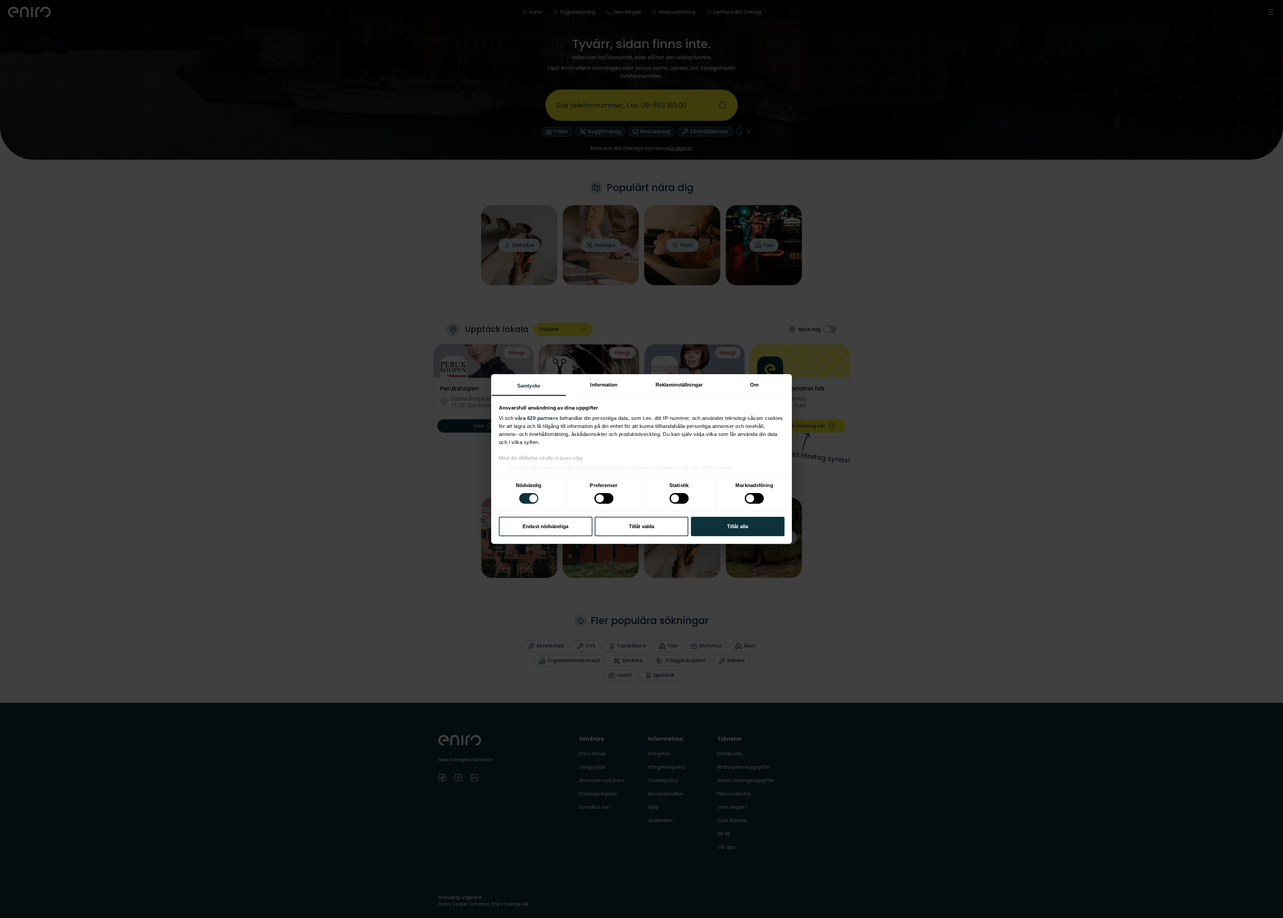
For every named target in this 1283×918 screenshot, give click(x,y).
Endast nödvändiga (545, 526)
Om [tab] (754, 385)
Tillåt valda (641, 526)
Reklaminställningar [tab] (679, 385)
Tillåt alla (737, 526)
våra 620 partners (536, 418)
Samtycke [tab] (528, 386)
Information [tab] (603, 385)
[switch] (603, 498)
